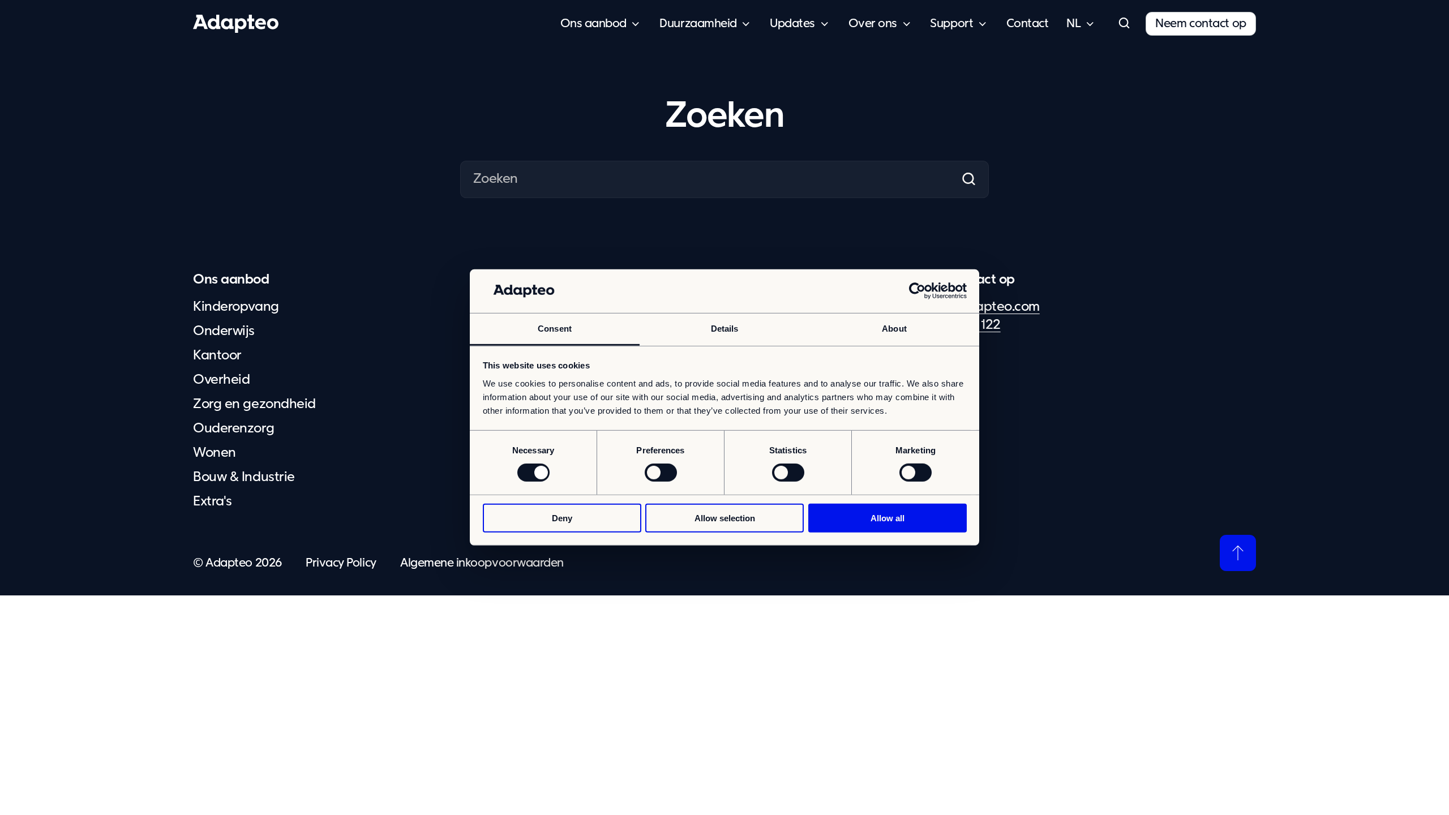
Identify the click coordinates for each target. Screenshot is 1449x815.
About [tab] (894, 328)
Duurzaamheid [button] (697, 24)
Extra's (212, 501)
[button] (1123, 24)
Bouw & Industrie (243, 477)
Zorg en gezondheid (254, 404)
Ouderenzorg (233, 428)
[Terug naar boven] (1238, 553)
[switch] (661, 473)
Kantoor (217, 355)
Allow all (887, 517)
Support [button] (951, 24)
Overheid (221, 380)
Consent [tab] (555, 328)
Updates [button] (792, 24)
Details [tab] (725, 328)
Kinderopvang (235, 307)
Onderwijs (224, 331)
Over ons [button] (872, 24)
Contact (1027, 24)
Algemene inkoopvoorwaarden (482, 563)
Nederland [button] (1073, 24)
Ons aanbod (231, 279)
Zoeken (968, 179)
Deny (562, 517)
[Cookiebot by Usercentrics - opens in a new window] (917, 290)
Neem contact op (1200, 24)
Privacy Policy (341, 563)
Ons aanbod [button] (593, 24)
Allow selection (725, 517)
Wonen (214, 453)
